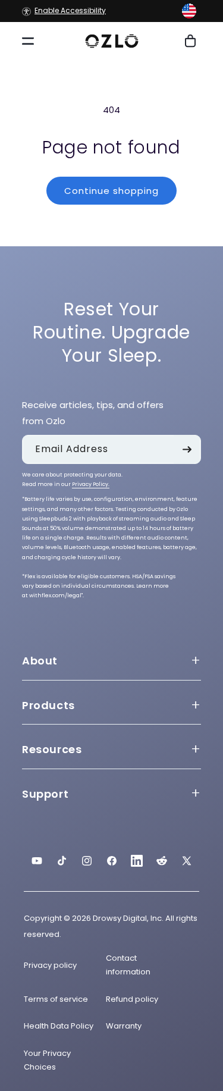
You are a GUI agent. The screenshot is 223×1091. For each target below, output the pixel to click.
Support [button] (45, 794)
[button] (189, 11)
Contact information (128, 964)
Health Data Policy (58, 1026)
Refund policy (132, 999)
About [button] (40, 660)
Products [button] (48, 705)
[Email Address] (187, 449)
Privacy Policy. (90, 484)
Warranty (124, 1026)
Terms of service (56, 999)
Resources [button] (51, 749)
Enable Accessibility (70, 11)
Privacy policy (50, 965)
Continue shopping (111, 190)
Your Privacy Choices (47, 1060)
